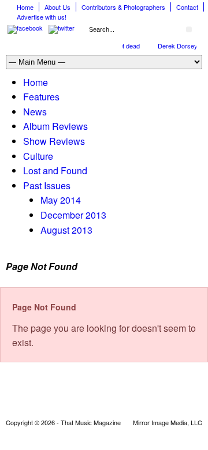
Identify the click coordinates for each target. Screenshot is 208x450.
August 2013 (66, 230)
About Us (57, 7)
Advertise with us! (41, 16)
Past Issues (46, 185)
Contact (187, 7)
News (35, 111)
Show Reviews (54, 141)
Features (41, 96)
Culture (38, 156)
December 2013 (73, 215)
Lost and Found (55, 170)
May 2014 (60, 200)
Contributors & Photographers (123, 7)
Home (25, 7)
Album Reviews (55, 126)
